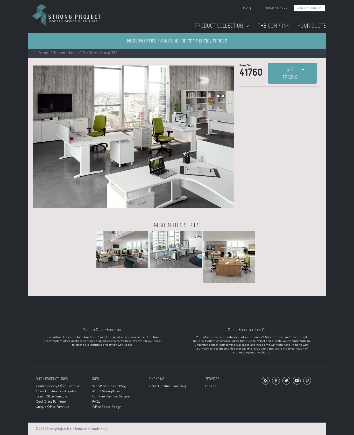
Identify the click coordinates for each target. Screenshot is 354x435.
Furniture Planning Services (111, 396)
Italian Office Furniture (51, 396)
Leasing (210, 386)
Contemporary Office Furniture (58, 386)
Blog (247, 8)
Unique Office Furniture (52, 407)
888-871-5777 (276, 8)
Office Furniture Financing (167, 386)
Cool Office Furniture (51, 401)
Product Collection (219, 26)
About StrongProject (107, 391)
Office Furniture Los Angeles (56, 391)
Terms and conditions (90, 429)
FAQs (96, 401)
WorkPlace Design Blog (109, 386)
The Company (274, 26)
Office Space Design (107, 407)
